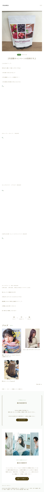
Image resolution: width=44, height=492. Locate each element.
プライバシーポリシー (6, 485)
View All (38, 384)
